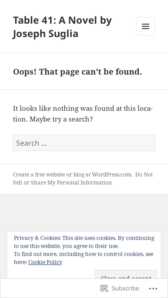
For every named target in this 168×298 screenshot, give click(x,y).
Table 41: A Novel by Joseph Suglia (62, 26)
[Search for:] (84, 143)
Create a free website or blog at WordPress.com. (73, 174)
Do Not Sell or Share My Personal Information (83, 178)
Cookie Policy (45, 262)
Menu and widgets (146, 35)
